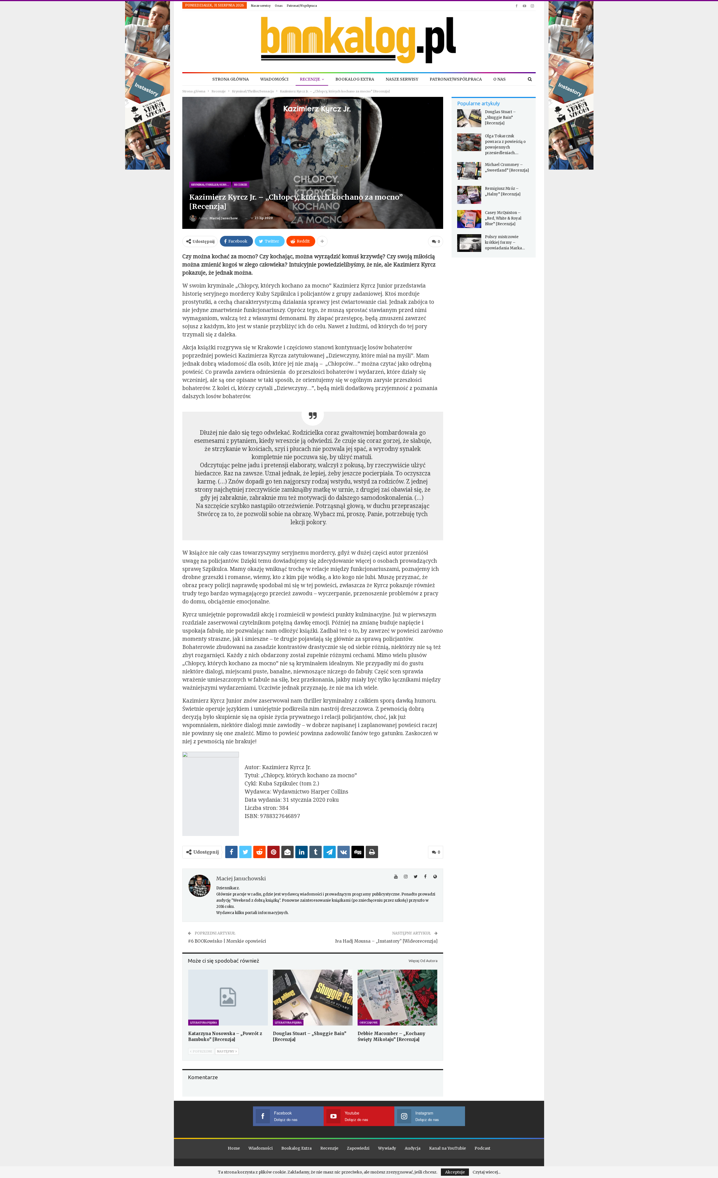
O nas (279, 6)
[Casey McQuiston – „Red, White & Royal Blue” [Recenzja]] (469, 219)
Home (234, 1148)
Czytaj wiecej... (486, 1172)
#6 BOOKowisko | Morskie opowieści (227, 941)
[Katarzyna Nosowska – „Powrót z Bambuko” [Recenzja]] (228, 998)
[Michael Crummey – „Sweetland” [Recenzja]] (469, 171)
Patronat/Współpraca (302, 6)
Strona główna (230, 79)
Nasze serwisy (261, 6)
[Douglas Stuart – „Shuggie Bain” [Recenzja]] (313, 998)
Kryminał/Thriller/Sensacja (211, 184)
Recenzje (310, 79)
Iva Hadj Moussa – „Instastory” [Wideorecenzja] (386, 941)
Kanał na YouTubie (447, 1148)
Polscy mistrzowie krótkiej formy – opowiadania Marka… (505, 242)
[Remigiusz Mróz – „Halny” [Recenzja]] (469, 195)
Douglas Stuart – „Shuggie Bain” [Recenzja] (500, 118)
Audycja (412, 1148)
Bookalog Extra (354, 79)
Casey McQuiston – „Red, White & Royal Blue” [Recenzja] (503, 218)
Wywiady (387, 1148)
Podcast (482, 1148)
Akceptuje (455, 1172)
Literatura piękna (203, 1022)
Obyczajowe (369, 1022)
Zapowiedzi (358, 1148)
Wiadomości (274, 79)
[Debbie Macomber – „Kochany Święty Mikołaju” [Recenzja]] (397, 998)
